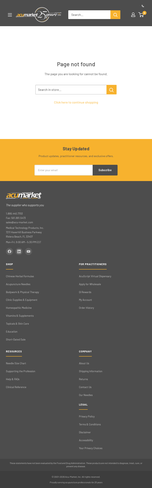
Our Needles (86, 395)
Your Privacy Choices (90, 448)
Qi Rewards (85, 292)
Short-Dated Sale (16, 339)
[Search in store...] (111, 89)
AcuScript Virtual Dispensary (95, 276)
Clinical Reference (16, 387)
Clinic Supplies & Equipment (21, 299)
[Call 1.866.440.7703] (143, 6)
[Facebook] (9, 251)
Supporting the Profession (20, 371)
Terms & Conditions (90, 424)
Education (11, 331)
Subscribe (105, 170)
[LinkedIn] (19, 251)
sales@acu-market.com (19, 222)
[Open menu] (10, 14)
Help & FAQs (12, 379)
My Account (85, 299)
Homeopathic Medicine (19, 307)
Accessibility (86, 440)
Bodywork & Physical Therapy (22, 292)
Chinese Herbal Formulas (20, 276)
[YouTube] (28, 251)
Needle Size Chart (16, 363)
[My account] (133, 14)
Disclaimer (85, 432)
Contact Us (85, 387)
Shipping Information (90, 371)
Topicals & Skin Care (17, 323)
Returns (83, 379)
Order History (86, 307)
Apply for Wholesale (90, 284)
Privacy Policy (87, 416)
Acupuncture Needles (18, 284)
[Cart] (141, 14)
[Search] (115, 14)
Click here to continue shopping (76, 102)
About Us (84, 363)
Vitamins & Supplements (20, 315)
